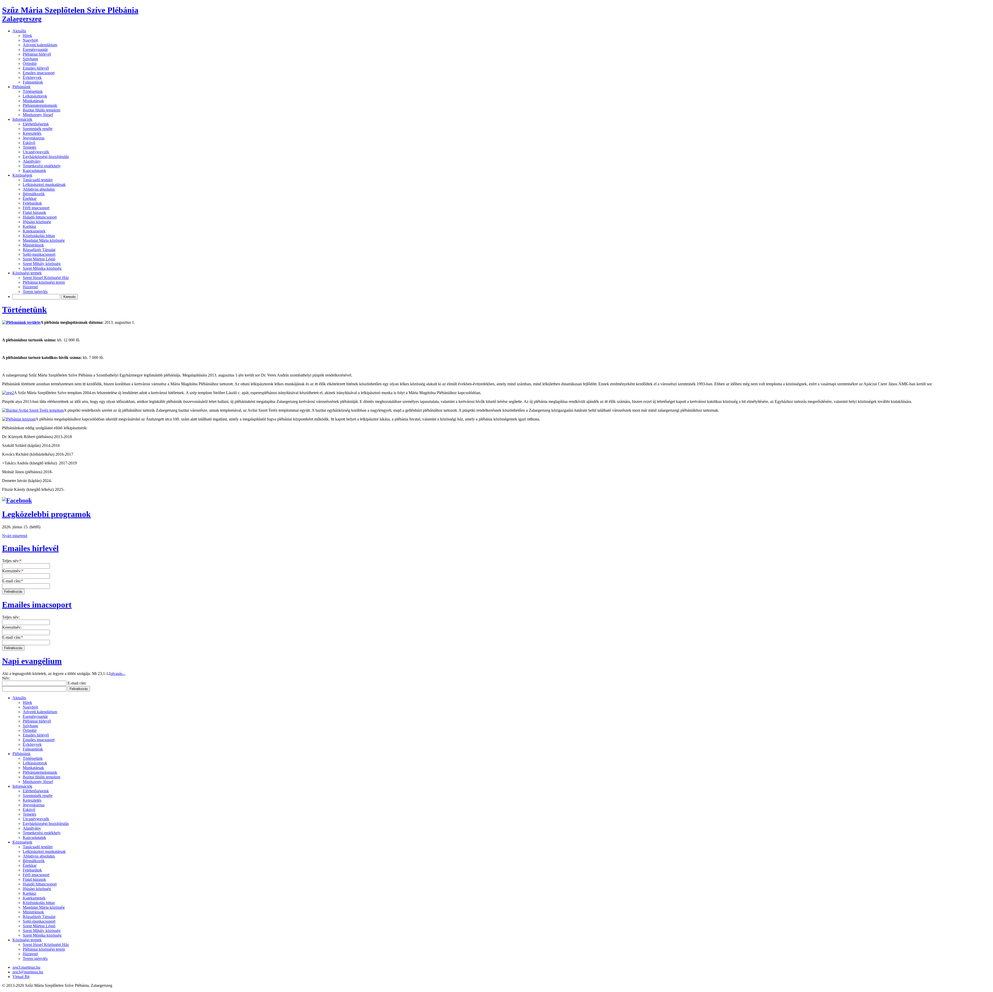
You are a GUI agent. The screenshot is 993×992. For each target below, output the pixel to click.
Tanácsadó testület (37, 180)
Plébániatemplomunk (40, 105)
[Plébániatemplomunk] (8, 392)
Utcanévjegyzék (36, 152)
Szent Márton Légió (39, 259)
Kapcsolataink (34, 170)
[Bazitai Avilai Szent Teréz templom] (33, 410)
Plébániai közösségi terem (44, 282)
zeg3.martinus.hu (26, 967)
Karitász (29, 226)
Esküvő (29, 142)
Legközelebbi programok (46, 514)
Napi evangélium (32, 661)
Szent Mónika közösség (42, 268)
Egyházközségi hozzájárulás (46, 156)
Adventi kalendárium (40, 45)
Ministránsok (33, 245)
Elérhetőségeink (36, 124)
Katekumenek (34, 231)
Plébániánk (21, 87)
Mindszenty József (38, 114)
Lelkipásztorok (35, 96)
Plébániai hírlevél (37, 54)
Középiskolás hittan (39, 236)
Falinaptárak (33, 82)
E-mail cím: (12, 581)
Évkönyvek (32, 77)
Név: (6, 678)
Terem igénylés (35, 291)
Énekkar (29, 198)
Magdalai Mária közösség (44, 240)
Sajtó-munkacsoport (39, 254)
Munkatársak (33, 101)
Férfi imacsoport (36, 208)
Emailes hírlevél (36, 68)
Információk (22, 119)
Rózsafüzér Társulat (39, 249)
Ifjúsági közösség (37, 222)
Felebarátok (32, 203)
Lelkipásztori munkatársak (44, 184)
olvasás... (117, 673)
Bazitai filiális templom (41, 110)
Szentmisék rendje (37, 128)
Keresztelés (32, 133)
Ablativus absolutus (39, 189)
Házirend (30, 287)
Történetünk (33, 91)
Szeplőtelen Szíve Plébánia (70, 14)
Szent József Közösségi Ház (46, 277)
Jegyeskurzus (33, 138)
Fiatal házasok (34, 212)
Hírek (27, 35)
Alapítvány (32, 161)
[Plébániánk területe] (21, 322)
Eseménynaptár (35, 49)
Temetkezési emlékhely (42, 166)
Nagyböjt (30, 40)
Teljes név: (12, 561)
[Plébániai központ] (18, 419)
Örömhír (30, 63)
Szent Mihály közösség (42, 263)
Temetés (29, 147)
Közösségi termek (27, 273)
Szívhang (30, 59)
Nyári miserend (14, 535)
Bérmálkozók (34, 194)
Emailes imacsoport (39, 73)
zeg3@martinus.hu (27, 972)
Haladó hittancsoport (40, 217)
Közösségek (22, 175)
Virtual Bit (20, 976)
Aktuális (19, 31)
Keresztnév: (13, 571)
